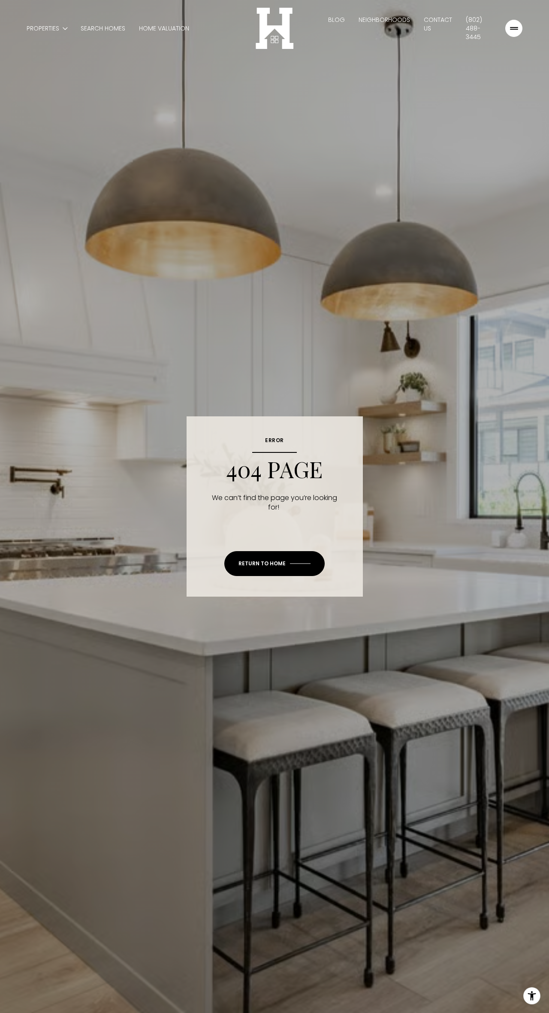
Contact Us (438, 24)
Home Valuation (164, 28)
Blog (336, 19)
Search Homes (103, 28)
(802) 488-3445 (474, 28)
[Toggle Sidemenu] (513, 28)
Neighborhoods (384, 19)
